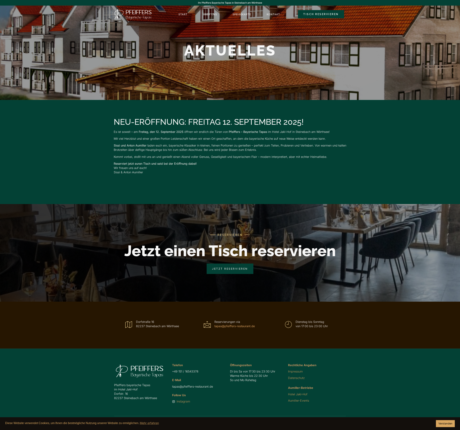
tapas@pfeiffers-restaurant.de (234, 326)
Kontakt (273, 14)
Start (182, 14)
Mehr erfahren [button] (149, 423)
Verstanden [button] (445, 423)
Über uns (210, 14)
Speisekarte (242, 14)
